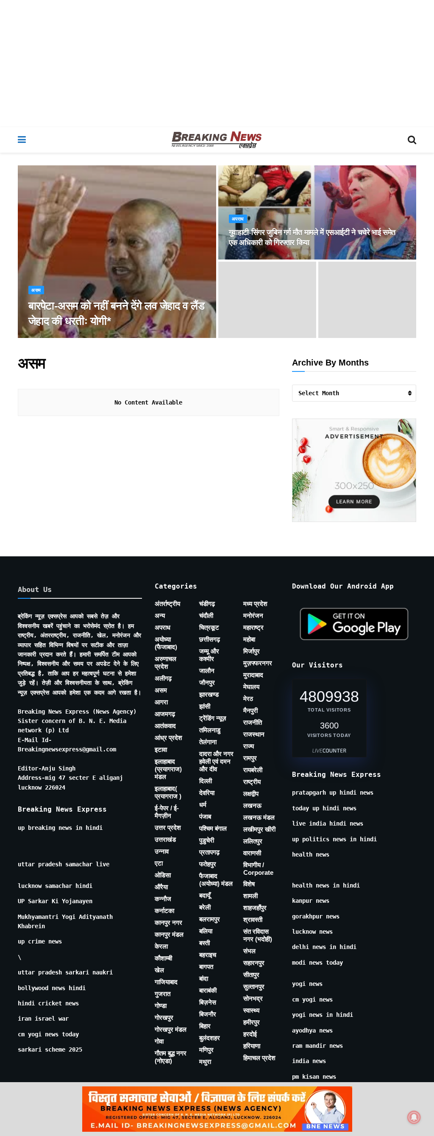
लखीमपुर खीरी (259, 829)
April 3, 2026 (93, 337)
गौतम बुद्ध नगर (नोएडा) (170, 1056)
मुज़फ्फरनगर (257, 663)
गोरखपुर (164, 1017)
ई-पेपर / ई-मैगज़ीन (167, 811)
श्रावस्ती (252, 919)
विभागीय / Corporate (258, 868)
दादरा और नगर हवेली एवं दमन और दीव (216, 761)
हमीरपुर (251, 1022)
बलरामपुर (209, 919)
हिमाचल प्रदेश (259, 1057)
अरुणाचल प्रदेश (165, 662)
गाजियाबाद (166, 981)
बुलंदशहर (209, 1037)
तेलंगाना (208, 741)
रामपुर (250, 758)
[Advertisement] (217, 63)
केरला (161, 946)
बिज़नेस (207, 1002)
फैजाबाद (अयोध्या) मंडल (216, 879)
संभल (249, 951)
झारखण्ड (209, 694)
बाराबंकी (208, 990)
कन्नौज (163, 898)
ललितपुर (252, 841)
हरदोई (250, 1034)
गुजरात (162, 993)
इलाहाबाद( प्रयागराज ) (168, 792)
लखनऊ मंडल (259, 817)
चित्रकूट (209, 627)
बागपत (206, 966)
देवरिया (206, 792)
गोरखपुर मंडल (170, 1029)
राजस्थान (253, 734)
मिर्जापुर (251, 651)
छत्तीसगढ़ (209, 639)
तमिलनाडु (209, 730)
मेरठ (248, 698)
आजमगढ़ (165, 713)
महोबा (249, 639)
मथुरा (205, 1061)
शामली (250, 895)
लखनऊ (252, 805)
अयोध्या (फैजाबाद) (166, 643)
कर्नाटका (164, 910)
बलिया (205, 931)
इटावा (161, 749)
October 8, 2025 (256, 258)
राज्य (248, 746)
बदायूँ (204, 895)
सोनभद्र (253, 998)
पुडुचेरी (206, 840)
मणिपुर (206, 1049)
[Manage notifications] (414, 1117)
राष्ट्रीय (252, 781)
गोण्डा (161, 1005)
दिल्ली (205, 780)
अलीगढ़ (163, 678)
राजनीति (252, 722)
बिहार (205, 1026)
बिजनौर (207, 1014)
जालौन (206, 670)
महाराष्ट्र (253, 627)
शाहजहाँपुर (255, 907)
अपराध (238, 219)
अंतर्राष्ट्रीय (167, 603)
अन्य (160, 615)
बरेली (205, 907)
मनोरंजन (253, 615)
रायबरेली (252, 769)
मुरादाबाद (253, 674)
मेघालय (251, 686)
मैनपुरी (250, 710)
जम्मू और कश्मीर (209, 655)
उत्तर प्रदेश (168, 827)
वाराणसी (252, 853)
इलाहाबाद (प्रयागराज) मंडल (168, 769)
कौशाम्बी (163, 958)
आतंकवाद (165, 725)
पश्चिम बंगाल (213, 828)
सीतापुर (251, 974)
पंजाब (205, 816)
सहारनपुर (253, 962)
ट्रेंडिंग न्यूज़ (212, 718)
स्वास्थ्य (251, 1010)
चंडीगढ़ (207, 603)
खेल (159, 970)
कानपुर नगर (168, 922)
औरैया (161, 886)
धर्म (202, 804)
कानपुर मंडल (169, 934)
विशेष (249, 884)
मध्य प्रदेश (255, 603)
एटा (159, 863)
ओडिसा (163, 875)
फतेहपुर (207, 864)
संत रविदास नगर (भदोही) (257, 935)
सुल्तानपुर (253, 986)
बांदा (203, 978)
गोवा (159, 1041)
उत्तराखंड (165, 839)
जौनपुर (207, 682)
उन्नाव (162, 851)
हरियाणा (251, 1045)
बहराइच (207, 954)
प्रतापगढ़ (209, 852)
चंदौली (206, 615)
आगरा (161, 702)
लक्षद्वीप (251, 793)
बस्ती (204, 942)
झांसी (204, 706)
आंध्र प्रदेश (168, 737)
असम (36, 290)
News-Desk (50, 337)
